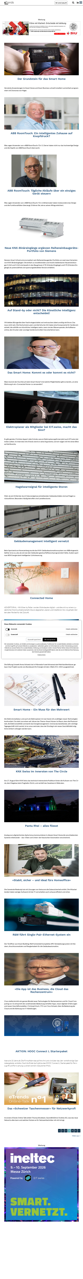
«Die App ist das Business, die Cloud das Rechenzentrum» (41, 990)
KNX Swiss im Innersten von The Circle (41, 771)
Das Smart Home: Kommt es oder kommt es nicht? (42, 372)
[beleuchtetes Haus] (41, 806)
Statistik (14, 629)
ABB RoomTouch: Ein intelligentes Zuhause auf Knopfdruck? (41, 135)
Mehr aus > (76, 1136)
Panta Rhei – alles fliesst (41, 825)
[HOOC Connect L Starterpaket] (41, 1025)
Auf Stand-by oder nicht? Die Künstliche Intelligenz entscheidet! (41, 312)
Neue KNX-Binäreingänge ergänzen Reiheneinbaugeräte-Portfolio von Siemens (41, 249)
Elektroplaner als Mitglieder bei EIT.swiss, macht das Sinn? (41, 428)
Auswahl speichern (34, 639)
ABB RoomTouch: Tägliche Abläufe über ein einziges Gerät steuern (41, 192)
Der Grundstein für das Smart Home (41, 78)
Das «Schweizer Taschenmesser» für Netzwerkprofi (41, 1108)
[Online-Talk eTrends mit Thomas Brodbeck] (41, 1088)
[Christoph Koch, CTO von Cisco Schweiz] (41, 969)
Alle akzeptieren (49, 639)
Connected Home (41, 598)
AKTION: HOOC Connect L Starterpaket (41, 1051)
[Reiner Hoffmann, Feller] (41, 352)
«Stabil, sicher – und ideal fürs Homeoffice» (41, 880)
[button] (80, 2)
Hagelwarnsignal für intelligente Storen (41, 486)
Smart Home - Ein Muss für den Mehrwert (41, 709)
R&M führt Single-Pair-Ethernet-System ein (41, 934)
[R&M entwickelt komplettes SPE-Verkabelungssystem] (41, 915)
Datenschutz (41, 655)
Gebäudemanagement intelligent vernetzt (41, 541)
